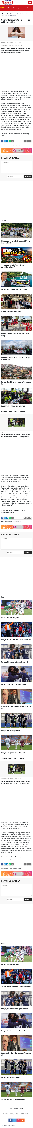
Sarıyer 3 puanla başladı (13, 8)
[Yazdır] (12, 141)
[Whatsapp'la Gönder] (10, 141)
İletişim (17, 1113)
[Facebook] (2, 141)
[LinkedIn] (7, 141)
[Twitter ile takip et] (14, 1120)
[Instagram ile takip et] (18, 1120)
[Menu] (30, 2)
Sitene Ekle (16, 1115)
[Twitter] (5, 141)
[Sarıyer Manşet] (7, 2)
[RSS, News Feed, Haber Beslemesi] (23, 1120)
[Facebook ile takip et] (10, 1120)
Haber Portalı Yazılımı (9, 1125)
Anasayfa (5, 14)
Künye (12, 1113)
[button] (25, 141)
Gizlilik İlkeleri (24, 1113)
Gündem (12, 14)
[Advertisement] (16, 71)
